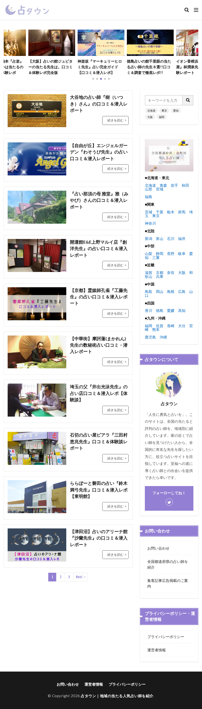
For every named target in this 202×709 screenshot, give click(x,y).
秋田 (185, 185)
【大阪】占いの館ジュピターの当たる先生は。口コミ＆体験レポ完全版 (50, 67)
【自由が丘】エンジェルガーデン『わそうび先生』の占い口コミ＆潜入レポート (99, 152)
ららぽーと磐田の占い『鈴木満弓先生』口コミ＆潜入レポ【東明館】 (99, 490)
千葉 (159, 212)
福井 (181, 238)
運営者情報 (156, 650)
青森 (163, 185)
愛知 (176, 110)
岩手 (174, 185)
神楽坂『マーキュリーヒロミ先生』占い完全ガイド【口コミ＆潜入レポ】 (100, 67)
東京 (164, 110)
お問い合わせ (158, 548)
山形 (148, 189)
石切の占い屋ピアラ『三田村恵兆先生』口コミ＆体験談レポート (99, 441)
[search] (188, 100)
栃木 (170, 212)
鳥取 (148, 291)
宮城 (159, 189)
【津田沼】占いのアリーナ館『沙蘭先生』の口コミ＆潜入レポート (99, 538)
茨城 (148, 212)
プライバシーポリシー (165, 636)
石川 (170, 238)
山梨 (148, 253)
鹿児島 (150, 337)
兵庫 (159, 276)
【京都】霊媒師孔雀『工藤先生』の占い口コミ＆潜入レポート (99, 297)
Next (79, 577)
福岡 (161, 116)
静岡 (159, 253)
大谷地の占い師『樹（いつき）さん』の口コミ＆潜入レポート (99, 104)
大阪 (150, 116)
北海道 (151, 110)
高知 (181, 310)
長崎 (170, 325)
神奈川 (150, 223)
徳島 (159, 310)
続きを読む (115, 120)
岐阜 (181, 253)
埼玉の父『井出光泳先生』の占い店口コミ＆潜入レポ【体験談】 (99, 393)
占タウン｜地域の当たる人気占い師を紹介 (117, 695)
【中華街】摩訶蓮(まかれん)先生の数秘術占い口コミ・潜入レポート (99, 345)
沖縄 (163, 337)
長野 (170, 253)
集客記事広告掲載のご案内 (167, 583)
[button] (9, 46)
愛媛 (170, 310)
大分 (181, 325)
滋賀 (148, 272)
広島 (181, 291)
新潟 (148, 238)
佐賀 (159, 325)
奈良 (170, 272)
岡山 (159, 291)
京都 (159, 272)
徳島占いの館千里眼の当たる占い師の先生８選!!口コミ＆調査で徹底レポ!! (149, 67)
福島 (148, 196)
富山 (159, 238)
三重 (156, 257)
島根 (170, 291)
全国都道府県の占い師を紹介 (167, 564)
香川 (148, 310)
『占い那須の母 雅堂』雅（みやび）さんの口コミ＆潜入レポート (99, 200)
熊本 (156, 329)
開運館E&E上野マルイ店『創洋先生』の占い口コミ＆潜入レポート (99, 248)
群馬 (181, 212)
